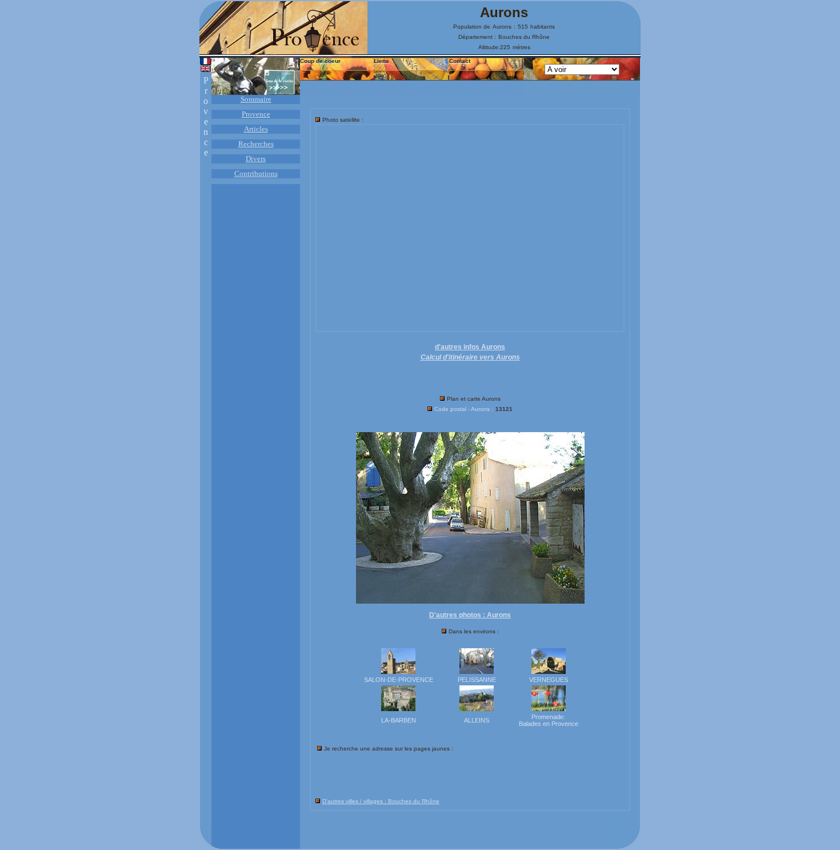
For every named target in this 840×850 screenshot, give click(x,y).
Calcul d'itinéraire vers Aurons (470, 357)
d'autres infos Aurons (470, 347)
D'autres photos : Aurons (470, 615)
